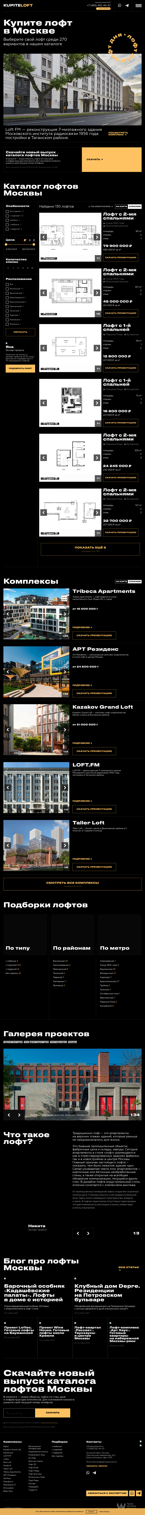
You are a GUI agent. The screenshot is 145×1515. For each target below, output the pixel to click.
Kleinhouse (8, 1453)
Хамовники (16, 320)
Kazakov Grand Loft (102, 707)
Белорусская (108, 973)
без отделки (13, 973)
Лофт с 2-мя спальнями (119, 216)
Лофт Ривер (34, 1471)
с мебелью (12, 961)
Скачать (53, 1413)
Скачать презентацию (94, 635)
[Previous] (43, 237)
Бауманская (107, 969)
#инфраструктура (36, 1042)
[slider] (6, 244)
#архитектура (13, 1042)
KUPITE (18, 5)
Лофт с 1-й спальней (117, 328)
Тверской (15, 315)
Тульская (105, 990)
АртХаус (7, 1478)
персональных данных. (50, 1423)
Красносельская (109, 981)
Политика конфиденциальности (101, 1462)
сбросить (20, 332)
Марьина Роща (108, 1002)
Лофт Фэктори (35, 1474)
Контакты (94, 1442)
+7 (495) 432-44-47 (99, 5)
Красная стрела (36, 1461)
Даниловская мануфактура (35, 1448)
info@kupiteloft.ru (94, 1446)
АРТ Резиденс (95, 649)
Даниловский (17, 293)
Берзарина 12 (9, 1485)
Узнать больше (104, 1511)
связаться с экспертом (107, 1493)
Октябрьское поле (110, 994)
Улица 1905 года (109, 965)
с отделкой (13, 965)
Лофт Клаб (33, 1468)
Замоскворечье (18, 298)
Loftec (6, 1459)
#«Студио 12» (50, 369)
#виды (72, 1042)
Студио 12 (33, 1490)
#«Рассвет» (48, 258)
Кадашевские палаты (38, 1452)
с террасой (16, 229)
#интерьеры (58, 1042)
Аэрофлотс (8, 1482)
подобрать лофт (20, 368)
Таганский (15, 311)
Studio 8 (7, 1466)
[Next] (97, 237)
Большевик (8, 1488)
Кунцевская (107, 1006)
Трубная (105, 986)
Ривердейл (34, 1487)
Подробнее (81, 627)
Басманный (16, 289)
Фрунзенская (107, 998)
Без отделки (17, 211)
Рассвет (32, 1484)
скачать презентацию (120, 257)
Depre (6, 1446)
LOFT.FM (86, 765)
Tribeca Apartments (103, 591)
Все (11, 284)
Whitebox (15, 220)
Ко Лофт (32, 1458)
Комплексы (12, 1442)
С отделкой (17, 216)
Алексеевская (108, 961)
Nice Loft (7, 1462)
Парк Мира (34, 1480)
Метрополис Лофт (37, 1477)
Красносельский (18, 302)
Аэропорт (105, 977)
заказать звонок (96, 1466)
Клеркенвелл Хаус (37, 1455)
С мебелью (15, 225)
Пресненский (17, 306)
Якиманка (15, 324)
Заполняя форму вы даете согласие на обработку (31, 1423)
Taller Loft (88, 823)
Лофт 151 (32, 1465)
